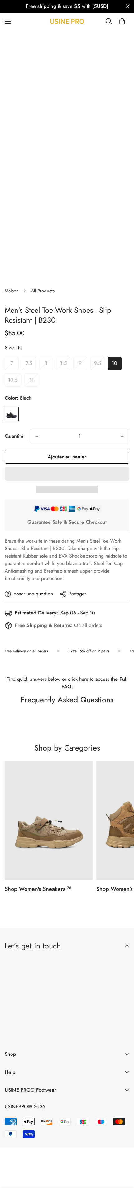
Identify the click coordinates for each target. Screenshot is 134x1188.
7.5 (31, 365)
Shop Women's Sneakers (38, 889)
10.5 (14, 381)
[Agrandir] (113, 136)
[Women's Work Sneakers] (49, 820)
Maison (12, 290)
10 (117, 365)
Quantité (14, 436)
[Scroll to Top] (123, 1155)
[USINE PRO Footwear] (67, 21)
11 (33, 381)
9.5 (99, 365)
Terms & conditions (68, 1018)
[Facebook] (30, 1035)
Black (12, 414)
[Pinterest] (12, 1035)
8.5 (65, 365)
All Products (43, 290)
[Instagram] (48, 1035)
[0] (122, 21)
